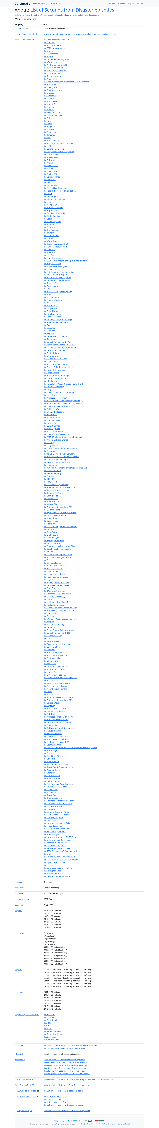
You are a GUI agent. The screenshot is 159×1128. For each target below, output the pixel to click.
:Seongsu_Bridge (52, 316)
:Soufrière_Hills (52, 658)
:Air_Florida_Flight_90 (54, 669)
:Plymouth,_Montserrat (55, 358)
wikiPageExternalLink (26, 34)
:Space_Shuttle (51, 372)
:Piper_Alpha (50, 725)
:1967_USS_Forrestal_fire (56, 719)
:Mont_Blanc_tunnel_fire (56, 739)
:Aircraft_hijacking (53, 635)
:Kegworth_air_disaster (55, 574)
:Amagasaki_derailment (55, 398)
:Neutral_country (52, 473)
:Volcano (49, 238)
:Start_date (50, 1037)
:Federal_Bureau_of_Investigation (60, 191)
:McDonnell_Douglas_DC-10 (57, 557)
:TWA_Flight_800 (52, 428)
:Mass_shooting (52, 518)
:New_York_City (52, 112)
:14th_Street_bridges (54, 591)
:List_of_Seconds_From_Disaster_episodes (63, 1091)
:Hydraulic (49, 809)
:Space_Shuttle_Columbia (56, 378)
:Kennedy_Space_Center (55, 370)
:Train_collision (51, 761)
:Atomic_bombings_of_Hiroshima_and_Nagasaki (66, 81)
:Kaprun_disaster (52, 641)
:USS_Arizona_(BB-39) (54, 806)
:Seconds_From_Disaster (56, 764)
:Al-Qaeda (49, 160)
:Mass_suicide (51, 465)
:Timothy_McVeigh (53, 493)
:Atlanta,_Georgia (53, 770)
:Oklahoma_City (52, 356)
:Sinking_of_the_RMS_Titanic (57, 840)
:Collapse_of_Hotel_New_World (59, 728)
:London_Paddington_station (58, 554)
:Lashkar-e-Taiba (52, 496)
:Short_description (53, 1034)
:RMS (47, 1025)
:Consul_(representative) (56, 244)
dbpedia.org (94, 15)
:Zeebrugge (50, 451)
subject (19, 1045)
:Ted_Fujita (50, 663)
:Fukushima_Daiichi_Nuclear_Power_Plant (63, 384)
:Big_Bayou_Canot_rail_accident (59, 610)
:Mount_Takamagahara (55, 689)
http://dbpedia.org (62, 15)
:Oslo (47, 118)
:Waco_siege (50, 62)
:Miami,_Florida (52, 778)
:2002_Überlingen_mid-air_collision (60, 526)
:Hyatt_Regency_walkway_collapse (60, 512)
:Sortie (48, 753)
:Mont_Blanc (50, 101)
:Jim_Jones (49, 551)
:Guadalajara (51, 196)
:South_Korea (51, 132)
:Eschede (49, 529)
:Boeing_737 (50, 171)
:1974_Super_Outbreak (55, 565)
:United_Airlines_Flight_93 (56, 59)
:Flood (48, 193)
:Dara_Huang (51, 521)
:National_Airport (52, 873)
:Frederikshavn (51, 353)
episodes (21, 933)
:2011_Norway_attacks (55, 48)
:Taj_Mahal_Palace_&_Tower (57, 848)
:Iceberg (49, 442)
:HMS (47, 1023)
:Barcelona (50, 84)
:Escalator (49, 328)
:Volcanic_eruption (53, 817)
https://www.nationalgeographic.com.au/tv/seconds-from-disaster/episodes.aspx (80, 34)
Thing (32, 15)
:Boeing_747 (50, 87)
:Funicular (49, 330)
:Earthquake (50, 185)
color (19, 905)
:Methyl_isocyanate (53, 67)
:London (49, 98)
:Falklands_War (52, 409)
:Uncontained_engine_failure (58, 823)
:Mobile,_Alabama (53, 300)
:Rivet (47, 560)
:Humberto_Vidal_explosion (57, 280)
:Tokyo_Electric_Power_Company (59, 454)
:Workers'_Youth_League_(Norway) (60, 619)
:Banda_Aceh (51, 165)
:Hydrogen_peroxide (54, 540)
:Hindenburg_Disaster (55, 831)
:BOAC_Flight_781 (53, 661)
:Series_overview (52, 1031)
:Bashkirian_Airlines (54, 756)
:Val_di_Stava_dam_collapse (57, 683)
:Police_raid (50, 523)
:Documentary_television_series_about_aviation (66, 1048)
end (18, 910)
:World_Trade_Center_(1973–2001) (60, 344)
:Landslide (49, 395)
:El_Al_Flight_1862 (53, 588)
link (18, 969)
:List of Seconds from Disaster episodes (64, 1059)
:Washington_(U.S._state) (56, 786)
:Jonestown (50, 252)
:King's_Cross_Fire (53, 826)
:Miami (48, 202)
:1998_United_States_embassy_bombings (63, 400)
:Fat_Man (49, 616)
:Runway (49, 476)
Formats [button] (56, 3)
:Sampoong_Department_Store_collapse (63, 403)
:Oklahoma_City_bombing (56, 484)
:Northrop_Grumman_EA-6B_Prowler (61, 837)
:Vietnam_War (51, 235)
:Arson (48, 691)
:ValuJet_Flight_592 (53, 504)
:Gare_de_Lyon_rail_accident (57, 644)
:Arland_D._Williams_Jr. (55, 596)
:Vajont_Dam (51, 361)
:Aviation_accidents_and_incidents (60, 347)
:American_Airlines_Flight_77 (57, 459)
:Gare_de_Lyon (51, 537)
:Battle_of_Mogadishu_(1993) (58, 291)
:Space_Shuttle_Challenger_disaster (61, 448)
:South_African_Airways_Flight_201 (60, 677)
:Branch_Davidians (53, 568)
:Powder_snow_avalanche (56, 434)
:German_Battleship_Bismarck (58, 876)
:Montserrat (50, 205)
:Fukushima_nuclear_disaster (58, 803)
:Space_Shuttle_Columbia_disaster (60, 630)
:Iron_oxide (50, 423)
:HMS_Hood (50, 482)
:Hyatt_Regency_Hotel (55, 862)
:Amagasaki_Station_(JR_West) (58, 717)
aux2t (19, 887)
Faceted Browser (117, 3)
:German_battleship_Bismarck (58, 462)
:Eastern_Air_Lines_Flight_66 (57, 277)
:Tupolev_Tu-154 (52, 417)
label (19, 1054)
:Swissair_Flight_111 (54, 510)
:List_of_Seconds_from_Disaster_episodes (67, 1085)
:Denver (48, 182)
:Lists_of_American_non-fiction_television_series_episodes (70, 747)
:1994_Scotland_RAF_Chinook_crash (61, 851)
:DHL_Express (51, 820)
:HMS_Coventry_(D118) (55, 515)
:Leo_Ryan (49, 255)
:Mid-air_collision (52, 680)
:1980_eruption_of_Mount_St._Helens (61, 456)
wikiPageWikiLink (24, 39)
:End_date (49, 1014)
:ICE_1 (48, 638)
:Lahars (48, 865)
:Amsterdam (50, 79)
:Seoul (48, 219)
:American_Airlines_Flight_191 (58, 507)
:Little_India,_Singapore (55, 666)
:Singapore (50, 126)
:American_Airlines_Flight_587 (58, 700)
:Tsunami (49, 233)
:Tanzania (49, 135)
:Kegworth (50, 269)
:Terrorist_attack (52, 76)
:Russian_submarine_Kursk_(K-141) (60, 487)
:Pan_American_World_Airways (58, 784)
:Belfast (48, 168)
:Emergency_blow (53, 870)
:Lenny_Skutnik (52, 647)
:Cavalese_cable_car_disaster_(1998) (61, 859)
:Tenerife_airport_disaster (56, 490)
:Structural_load (52, 73)
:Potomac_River (52, 420)
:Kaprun (48, 56)
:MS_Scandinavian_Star (55, 708)
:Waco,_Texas (51, 241)
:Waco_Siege (50, 750)
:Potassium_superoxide (55, 70)
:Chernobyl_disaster (54, 90)
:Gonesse (49, 627)
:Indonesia (50, 95)
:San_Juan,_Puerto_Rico (55, 213)
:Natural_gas (51, 305)
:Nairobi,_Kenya (52, 781)
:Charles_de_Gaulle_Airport (57, 406)
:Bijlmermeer (51, 53)
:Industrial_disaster (53, 731)
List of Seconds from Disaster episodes (72, 10)
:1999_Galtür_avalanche (55, 655)
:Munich (49, 109)
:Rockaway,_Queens (54, 605)
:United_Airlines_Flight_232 (57, 633)
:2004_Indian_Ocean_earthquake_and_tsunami (65, 261)
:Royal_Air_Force (52, 314)
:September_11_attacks (55, 336)
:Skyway (48, 579)
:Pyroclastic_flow (52, 470)
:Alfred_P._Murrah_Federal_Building (60, 607)
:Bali (47, 288)
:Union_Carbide (52, 543)
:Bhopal (48, 51)
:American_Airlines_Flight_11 (57, 322)
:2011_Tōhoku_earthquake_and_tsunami (63, 437)
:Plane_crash (51, 789)
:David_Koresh (51, 571)
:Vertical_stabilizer (53, 703)
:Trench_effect (51, 283)
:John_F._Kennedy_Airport (56, 814)
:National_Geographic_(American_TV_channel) (65, 468)
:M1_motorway (52, 297)
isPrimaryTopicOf (24, 1085)
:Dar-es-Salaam (52, 775)
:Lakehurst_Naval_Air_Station (58, 868)
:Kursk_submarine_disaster (57, 577)
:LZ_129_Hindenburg (54, 386)
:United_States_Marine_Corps (58, 319)
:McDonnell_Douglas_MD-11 (57, 602)
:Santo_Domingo (52, 216)
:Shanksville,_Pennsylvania (56, 266)
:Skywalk (49, 854)
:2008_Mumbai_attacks (55, 45)
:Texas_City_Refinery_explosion (58, 767)
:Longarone (50, 445)
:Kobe (47, 294)
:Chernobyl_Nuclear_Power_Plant (60, 546)
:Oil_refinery (50, 532)
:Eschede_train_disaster (55, 686)
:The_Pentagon (52, 230)
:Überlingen (50, 381)
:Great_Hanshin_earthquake (57, 549)
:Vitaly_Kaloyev (51, 535)
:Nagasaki (49, 302)
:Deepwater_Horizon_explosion (59, 151)
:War (47, 137)
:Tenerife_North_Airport (55, 842)
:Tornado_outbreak (53, 431)
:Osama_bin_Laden (53, 115)
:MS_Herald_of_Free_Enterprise (59, 272)
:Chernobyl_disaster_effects (57, 736)
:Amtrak (48, 163)
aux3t (19, 893)
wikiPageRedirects (27, 1091)
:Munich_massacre (53, 258)
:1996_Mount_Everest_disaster (58, 143)
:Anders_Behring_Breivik (56, 440)
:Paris (47, 121)
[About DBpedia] (22, 3)
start (19, 992)
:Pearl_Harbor (51, 311)
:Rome (48, 123)
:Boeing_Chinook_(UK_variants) (59, 392)
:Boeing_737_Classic (54, 149)
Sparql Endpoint (136, 3)
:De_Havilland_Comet (54, 350)
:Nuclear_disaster (53, 733)
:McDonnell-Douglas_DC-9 (56, 742)
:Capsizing (49, 705)
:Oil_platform (51, 308)
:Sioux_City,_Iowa (52, 221)
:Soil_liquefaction (52, 563)
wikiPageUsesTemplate (27, 1014)
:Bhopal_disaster (52, 263)
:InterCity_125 (51, 498)
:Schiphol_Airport (53, 792)
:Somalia (49, 129)
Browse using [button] (41, 3)
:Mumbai (49, 107)
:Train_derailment (53, 798)
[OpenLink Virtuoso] (59, 1120)
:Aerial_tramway (52, 286)
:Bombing (49, 773)
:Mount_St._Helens (53, 207)
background (22, 899)
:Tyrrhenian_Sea (52, 339)
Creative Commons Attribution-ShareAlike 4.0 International (107, 1124)
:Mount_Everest (52, 104)
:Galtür (48, 599)
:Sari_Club (49, 759)
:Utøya (48, 389)
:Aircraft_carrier (52, 157)
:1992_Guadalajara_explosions (58, 697)
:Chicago (49, 93)
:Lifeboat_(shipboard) (54, 711)
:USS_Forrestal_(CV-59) (55, 845)
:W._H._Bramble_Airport (55, 274)
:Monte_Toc (50, 672)
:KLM (47, 146)
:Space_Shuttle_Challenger (57, 375)
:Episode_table (51, 1020)
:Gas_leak (49, 42)
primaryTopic (24, 1110)
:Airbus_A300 (51, 154)
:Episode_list (50, 1017)
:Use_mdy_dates (52, 1039)
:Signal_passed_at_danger (56, 582)
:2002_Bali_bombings (54, 624)
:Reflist (48, 1028)
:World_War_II (51, 140)
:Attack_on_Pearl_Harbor (56, 364)
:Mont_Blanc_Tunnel (54, 652)
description (22, 28)
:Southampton (51, 224)
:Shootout (49, 649)
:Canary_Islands (52, 177)
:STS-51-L (49, 333)
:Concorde (50, 179)
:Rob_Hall (49, 714)
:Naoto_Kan (50, 414)
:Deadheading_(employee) (56, 585)
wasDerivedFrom (24, 1079)
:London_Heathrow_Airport (57, 812)
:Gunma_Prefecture (54, 412)
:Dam (47, 325)
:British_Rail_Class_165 (55, 675)
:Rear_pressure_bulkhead (56, 39)
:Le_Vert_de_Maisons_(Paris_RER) (59, 856)
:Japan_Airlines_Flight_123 (56, 828)
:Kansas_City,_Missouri (55, 199)
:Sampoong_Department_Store (59, 800)
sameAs (20, 1059)
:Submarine (50, 227)
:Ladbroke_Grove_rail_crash (57, 593)
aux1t (19, 882)
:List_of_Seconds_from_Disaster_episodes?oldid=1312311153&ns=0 (78, 1079)
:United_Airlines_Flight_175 (57, 342)
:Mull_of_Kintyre (52, 501)
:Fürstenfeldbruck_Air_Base (57, 247)
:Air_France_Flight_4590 (55, 65)
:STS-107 (49, 479)
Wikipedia (59, 1124)
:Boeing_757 (50, 174)
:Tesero (48, 694)
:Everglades (50, 613)
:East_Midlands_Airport (55, 188)
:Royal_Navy (50, 210)
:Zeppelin (49, 621)
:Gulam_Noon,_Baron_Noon (57, 722)
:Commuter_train (52, 745)
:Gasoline (49, 249)
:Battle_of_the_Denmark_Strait (58, 367)
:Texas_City (50, 795)
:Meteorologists (52, 834)
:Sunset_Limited (52, 426)
